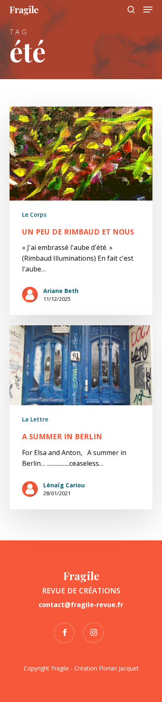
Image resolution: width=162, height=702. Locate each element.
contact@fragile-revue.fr (81, 604)
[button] (147, 9)
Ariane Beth (61, 291)
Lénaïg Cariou (64, 485)
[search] (131, 9)
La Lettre (35, 419)
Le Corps (34, 214)
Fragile (24, 9)
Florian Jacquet (119, 668)
